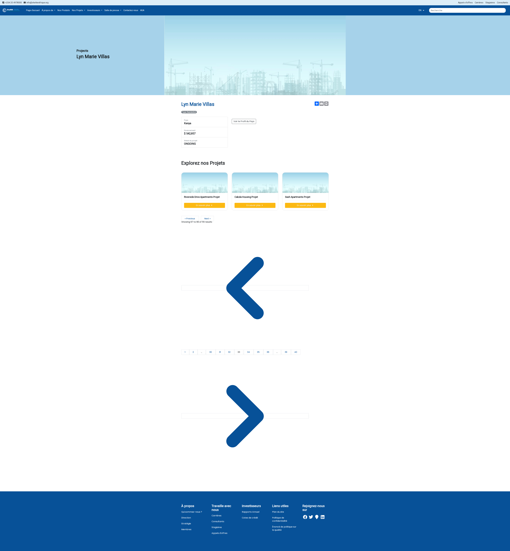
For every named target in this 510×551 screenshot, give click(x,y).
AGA (142, 10)
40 (295, 352)
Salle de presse (112, 10)
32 (229, 352)
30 (210, 352)
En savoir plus (203, 205)
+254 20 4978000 (13, 2)
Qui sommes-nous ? (191, 511)
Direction (186, 517)
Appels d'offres (465, 2)
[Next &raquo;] (245, 416)
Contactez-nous (130, 10)
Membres (186, 529)
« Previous (190, 218)
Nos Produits (63, 10)
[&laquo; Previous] (245, 288)
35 (258, 352)
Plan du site (278, 511)
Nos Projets (78, 10)
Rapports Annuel (250, 511)
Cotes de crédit (250, 517)
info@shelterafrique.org (37, 2)
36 (268, 352)
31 (220, 352)
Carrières (479, 2)
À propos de (48, 10)
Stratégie (186, 523)
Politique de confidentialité (279, 519)
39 (286, 352)
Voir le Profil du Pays (243, 121)
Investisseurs (94, 10)
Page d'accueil (33, 10)
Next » (207, 218)
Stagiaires (490, 2)
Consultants (502, 2)
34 (248, 352)
